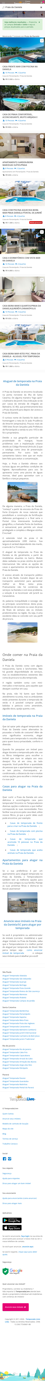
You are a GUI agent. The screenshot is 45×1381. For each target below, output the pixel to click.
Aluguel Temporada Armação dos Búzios (19, 1062)
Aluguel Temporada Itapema (14, 1017)
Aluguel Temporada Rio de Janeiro (16, 1049)
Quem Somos (8, 1114)
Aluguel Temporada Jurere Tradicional (18, 1039)
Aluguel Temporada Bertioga (14, 985)
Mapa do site (7, 1128)
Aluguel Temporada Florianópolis (16, 1014)
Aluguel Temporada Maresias (14, 994)
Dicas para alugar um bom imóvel (16, 1183)
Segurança (6, 1173)
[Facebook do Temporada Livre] (5, 1159)
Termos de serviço (10, 1139)
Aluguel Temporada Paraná (13, 1078)
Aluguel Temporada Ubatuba (14, 975)
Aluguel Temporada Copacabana (16, 1055)
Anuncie (11, 1118)
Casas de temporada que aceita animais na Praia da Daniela (25, 851)
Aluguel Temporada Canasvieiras (16, 1026)
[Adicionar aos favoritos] (42, 41)
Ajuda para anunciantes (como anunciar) (19, 1198)
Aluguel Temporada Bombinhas (15, 1011)
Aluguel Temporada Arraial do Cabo (17, 1058)
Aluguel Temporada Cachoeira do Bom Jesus (21, 1036)
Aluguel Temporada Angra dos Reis (17, 1065)
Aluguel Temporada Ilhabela (14, 997)
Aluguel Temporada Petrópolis (15, 1068)
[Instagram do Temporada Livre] (10, 1159)
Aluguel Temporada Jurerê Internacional (19, 1033)
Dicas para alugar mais (12, 1203)
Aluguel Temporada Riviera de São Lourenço (21, 991)
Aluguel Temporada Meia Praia (15, 1020)
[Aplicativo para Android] (13, 1222)
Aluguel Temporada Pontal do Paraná (18, 1087)
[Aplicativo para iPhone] (13, 1229)
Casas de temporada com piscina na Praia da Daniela (25, 832)
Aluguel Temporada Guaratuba (15, 1081)
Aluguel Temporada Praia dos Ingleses (18, 1023)
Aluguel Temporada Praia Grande (16, 988)
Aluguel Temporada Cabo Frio (14, 1052)
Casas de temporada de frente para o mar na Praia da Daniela (25, 824)
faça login (25, 1236)
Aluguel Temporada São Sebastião (16, 979)
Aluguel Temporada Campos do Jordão (18, 1001)
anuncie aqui (27, 1246)
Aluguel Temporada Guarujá (14, 982)
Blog (4, 1134)
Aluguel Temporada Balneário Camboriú (19, 1029)
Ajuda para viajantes (11, 1178)
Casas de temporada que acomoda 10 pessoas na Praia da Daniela (25, 842)
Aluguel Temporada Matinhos (14, 1084)
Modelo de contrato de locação (15, 1123)
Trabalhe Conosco (10, 1144)
